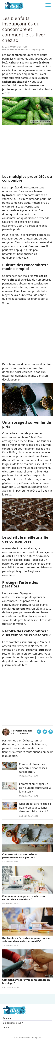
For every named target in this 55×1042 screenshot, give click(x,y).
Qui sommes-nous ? (13, 1022)
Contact (7, 1027)
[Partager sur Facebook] (39, 733)
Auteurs (7, 1018)
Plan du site (19, 1037)
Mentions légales (33, 1037)
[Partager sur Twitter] (45, 733)
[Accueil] (14, 5)
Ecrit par (13, 49)
